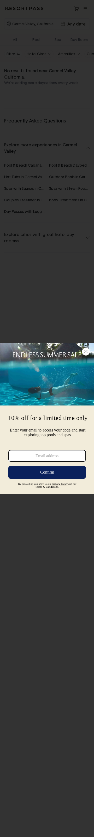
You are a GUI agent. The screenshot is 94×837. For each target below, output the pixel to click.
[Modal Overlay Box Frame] (47, 418)
